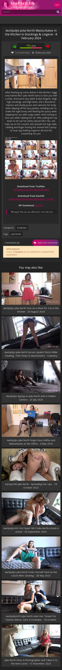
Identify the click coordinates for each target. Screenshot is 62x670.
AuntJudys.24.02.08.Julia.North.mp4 (31, 189)
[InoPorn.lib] (21, 5)
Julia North (16, 234)
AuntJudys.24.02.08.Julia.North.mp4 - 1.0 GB (31, 199)
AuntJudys (22, 227)
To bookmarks (22, 52)
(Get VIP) (39, 205)
